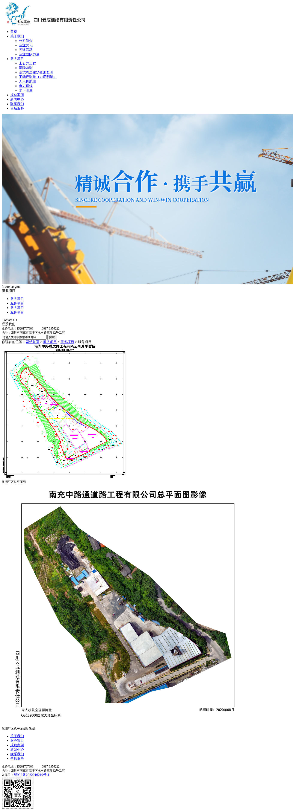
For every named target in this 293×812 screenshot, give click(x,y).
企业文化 (26, 45)
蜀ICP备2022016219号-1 (31, 775)
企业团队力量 (29, 54)
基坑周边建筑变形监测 (36, 72)
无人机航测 (27, 81)
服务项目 (17, 59)
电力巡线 (26, 86)
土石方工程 (27, 63)
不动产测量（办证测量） (38, 77)
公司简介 (26, 41)
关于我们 (17, 36)
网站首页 (32, 342)
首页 (13, 32)
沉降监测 (26, 68)
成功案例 (17, 95)
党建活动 (26, 50)
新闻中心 (17, 99)
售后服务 (17, 108)
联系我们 (17, 104)
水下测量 (26, 90)
